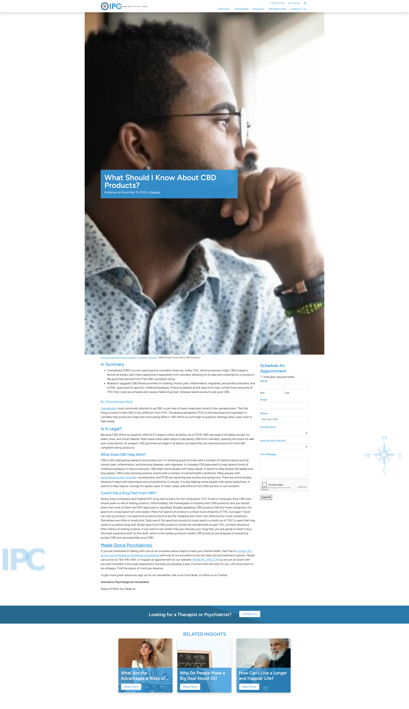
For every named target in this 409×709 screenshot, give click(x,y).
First (262, 392)
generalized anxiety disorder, (119, 477)
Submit (266, 497)
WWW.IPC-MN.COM (206, 559)
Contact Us (298, 9)
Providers (242, 9)
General (155, 192)
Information (277, 9)
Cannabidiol (108, 408)
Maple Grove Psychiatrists (126, 545)
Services (224, 9)
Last (287, 392)
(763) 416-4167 (277, 3)
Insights (258, 9)
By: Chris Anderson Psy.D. (117, 401)
